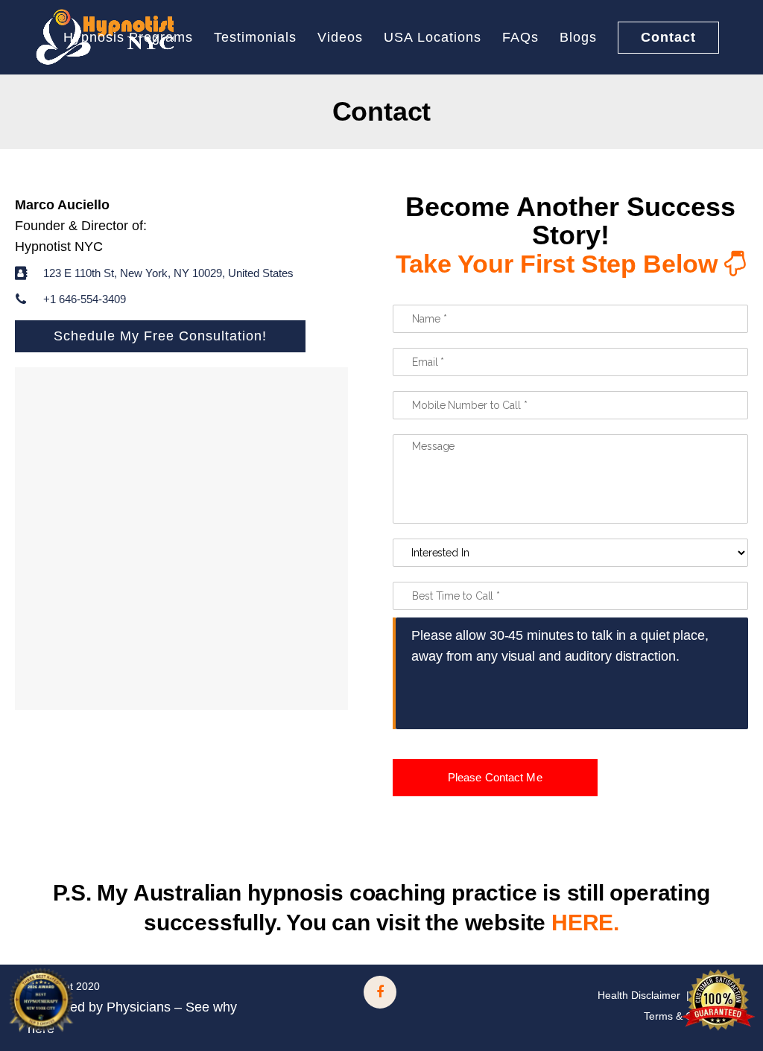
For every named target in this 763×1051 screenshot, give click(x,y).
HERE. (585, 922)
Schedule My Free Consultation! (160, 335)
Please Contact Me (495, 777)
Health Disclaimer (639, 995)
